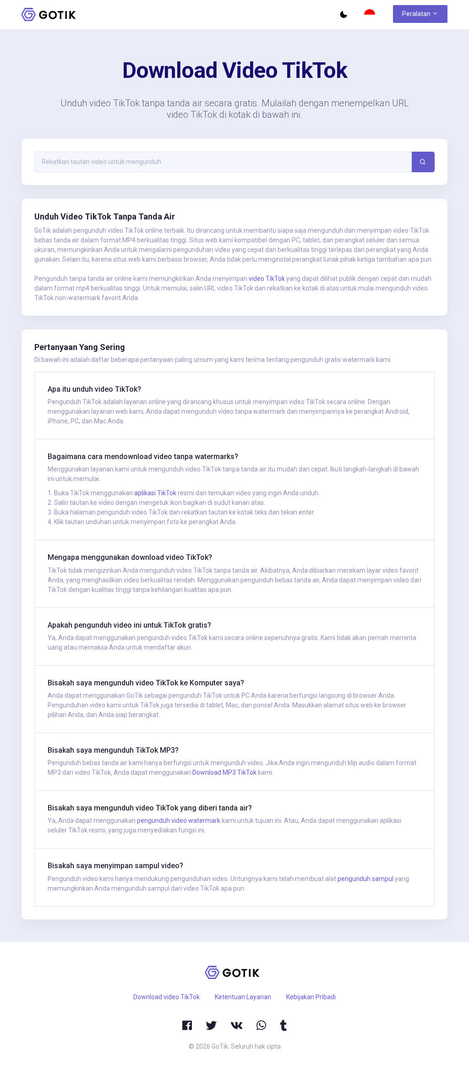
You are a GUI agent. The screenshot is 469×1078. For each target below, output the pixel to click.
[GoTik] (49, 14)
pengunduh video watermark (178, 820)
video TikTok (267, 278)
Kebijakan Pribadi (311, 997)
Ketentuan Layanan (243, 997)
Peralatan (417, 13)
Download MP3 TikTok (224, 772)
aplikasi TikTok (155, 493)
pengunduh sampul (365, 878)
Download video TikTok (166, 997)
